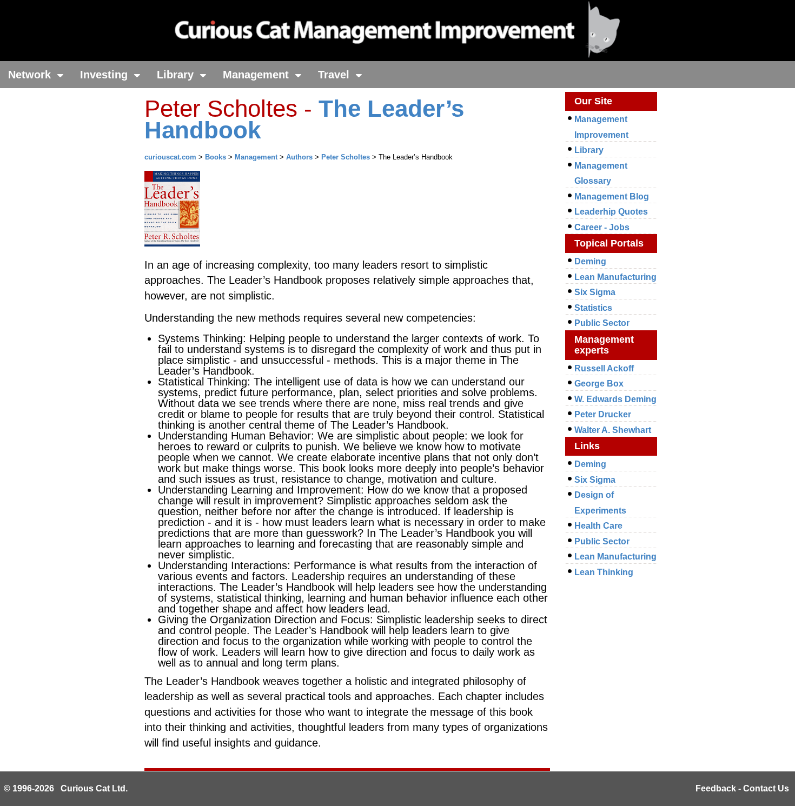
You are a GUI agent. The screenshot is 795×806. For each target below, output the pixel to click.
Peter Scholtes (345, 157)
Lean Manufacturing (615, 277)
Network (31, 75)
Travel (335, 75)
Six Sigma (594, 292)
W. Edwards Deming (615, 399)
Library (177, 75)
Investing (105, 75)
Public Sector (602, 323)
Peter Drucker (602, 414)
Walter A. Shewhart (612, 430)
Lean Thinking (603, 572)
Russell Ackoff (604, 368)
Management (257, 75)
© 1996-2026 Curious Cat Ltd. (66, 788)
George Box (599, 383)
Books (215, 157)
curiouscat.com (170, 157)
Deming (590, 261)
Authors (299, 157)
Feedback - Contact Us (742, 788)
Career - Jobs (602, 227)
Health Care (598, 525)
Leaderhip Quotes (611, 211)
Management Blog (611, 196)
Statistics (593, 307)
